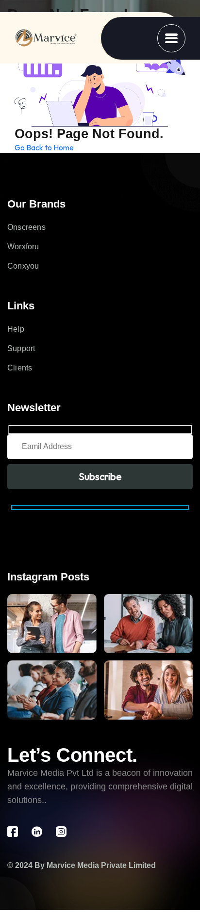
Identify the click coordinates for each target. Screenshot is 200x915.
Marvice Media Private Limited (101, 865)
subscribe (100, 476)
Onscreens (26, 227)
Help (15, 329)
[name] (171, 38)
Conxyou (23, 266)
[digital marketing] (46, 38)
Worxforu (23, 246)
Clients (19, 368)
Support (21, 348)
